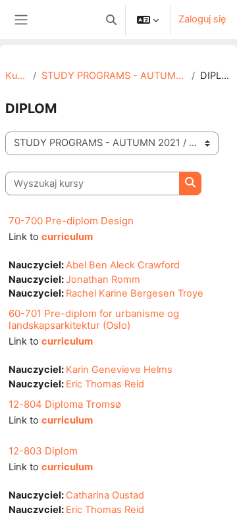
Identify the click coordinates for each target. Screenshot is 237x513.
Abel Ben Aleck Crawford (123, 265)
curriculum (67, 237)
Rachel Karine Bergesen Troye (134, 293)
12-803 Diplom (43, 451)
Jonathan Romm (103, 279)
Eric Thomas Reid (105, 384)
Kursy (16, 76)
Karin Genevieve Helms (119, 370)
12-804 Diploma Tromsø (65, 404)
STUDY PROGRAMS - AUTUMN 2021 (113, 76)
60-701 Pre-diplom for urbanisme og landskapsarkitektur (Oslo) (94, 319)
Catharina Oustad (105, 495)
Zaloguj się (202, 19)
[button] (111, 19)
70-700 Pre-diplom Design (71, 220)
